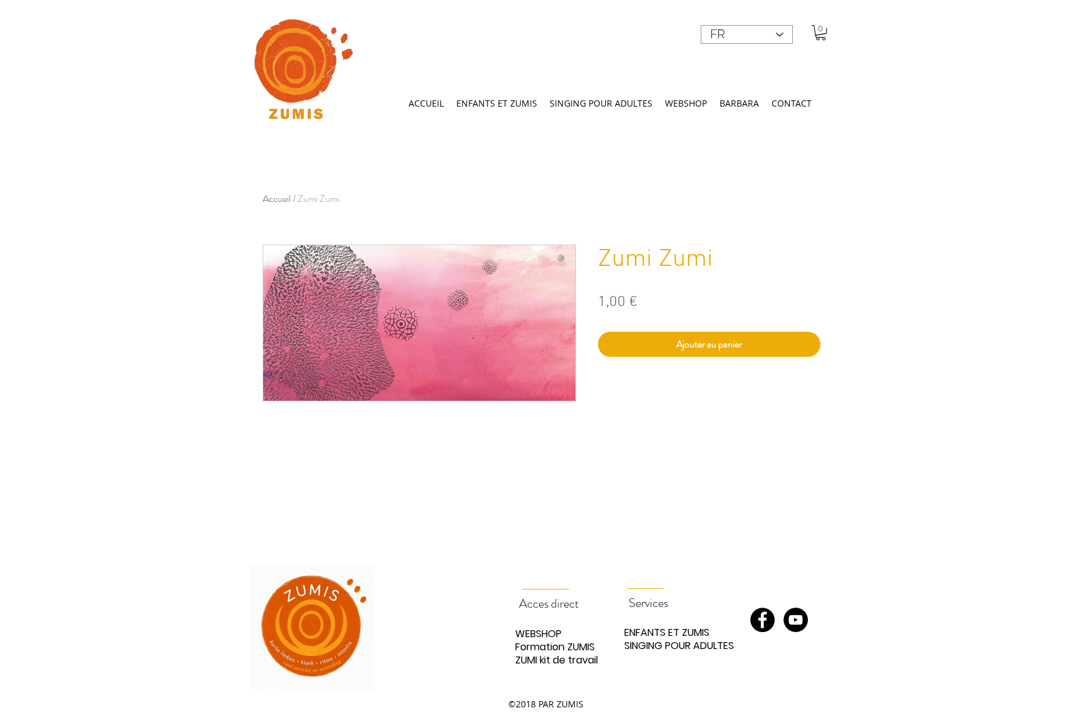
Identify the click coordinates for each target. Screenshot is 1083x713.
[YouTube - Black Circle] (795, 620)
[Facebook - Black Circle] (762, 620)
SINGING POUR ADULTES (668, 645)
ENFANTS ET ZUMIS (666, 632)
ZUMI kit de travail (556, 660)
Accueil (277, 198)
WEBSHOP (538, 633)
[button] (821, 32)
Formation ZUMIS (555, 646)
